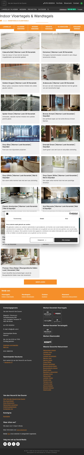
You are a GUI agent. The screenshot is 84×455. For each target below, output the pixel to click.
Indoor (5, 20)
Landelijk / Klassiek (10, 9)
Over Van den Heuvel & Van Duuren (14, 399)
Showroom (68, 3)
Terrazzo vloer (47, 382)
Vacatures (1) (8, 362)
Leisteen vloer (47, 352)
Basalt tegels (47, 370)
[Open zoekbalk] (48, 9)
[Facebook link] (5, 444)
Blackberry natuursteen (50, 372)
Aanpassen (41, 240)
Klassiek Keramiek (21, 28)
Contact (76, 3)
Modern (23, 9)
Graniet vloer (47, 380)
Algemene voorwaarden (10, 345)
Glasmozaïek (63, 27)
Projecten (32, 9)
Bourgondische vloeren (50, 368)
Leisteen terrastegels (49, 356)
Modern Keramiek (35, 28)
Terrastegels (47, 354)
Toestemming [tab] (17, 218)
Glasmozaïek (47, 390)
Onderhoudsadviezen (9, 407)
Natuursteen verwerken (10, 405)
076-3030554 (50, 3)
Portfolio (59, 3)
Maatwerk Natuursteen (69, 297)
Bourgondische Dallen (50, 366)
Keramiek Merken (77, 28)
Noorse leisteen (48, 386)
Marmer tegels (47, 360)
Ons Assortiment (8, 401)
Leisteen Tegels (48, 378)
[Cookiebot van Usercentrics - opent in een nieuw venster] (70, 214)
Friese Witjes (47, 362)
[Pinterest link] (9, 444)
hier (9, 434)
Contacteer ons (8, 409)
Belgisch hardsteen (49, 364)
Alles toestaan (66, 240)
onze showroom (22, 430)
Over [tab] (66, 218)
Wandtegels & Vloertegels (18, 21)
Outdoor (42, 9)
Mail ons (5, 347)
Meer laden (40, 282)
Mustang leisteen (48, 388)
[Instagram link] (13, 444)
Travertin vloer (47, 384)
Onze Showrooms (8, 403)
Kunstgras (6, 416)
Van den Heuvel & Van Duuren (17, 3)
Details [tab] (42, 218)
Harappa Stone (48, 374)
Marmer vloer (47, 358)
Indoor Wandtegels (28, 297)
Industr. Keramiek (49, 28)
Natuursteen (47, 376)
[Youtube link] (18, 444)
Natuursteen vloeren (49, 350)
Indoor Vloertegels (8, 297)
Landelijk (7, 27)
